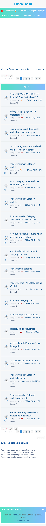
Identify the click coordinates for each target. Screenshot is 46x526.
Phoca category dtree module (24, 314)
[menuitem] (23, 11)
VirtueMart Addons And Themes (22, 69)
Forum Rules (9, 11)
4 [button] (29, 79)
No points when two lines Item (24, 360)
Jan (21, 118)
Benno (22, 100)
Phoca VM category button (22, 300)
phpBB (16, 515)
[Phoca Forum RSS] (15, 11)
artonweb (24, 381)
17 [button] (36, 79)
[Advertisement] (23, 43)
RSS (18, 11)
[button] (17, 78)
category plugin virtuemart (22, 329)
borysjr (23, 289)
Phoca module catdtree (21, 269)
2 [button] (23, 79)
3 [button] (26, 79)
